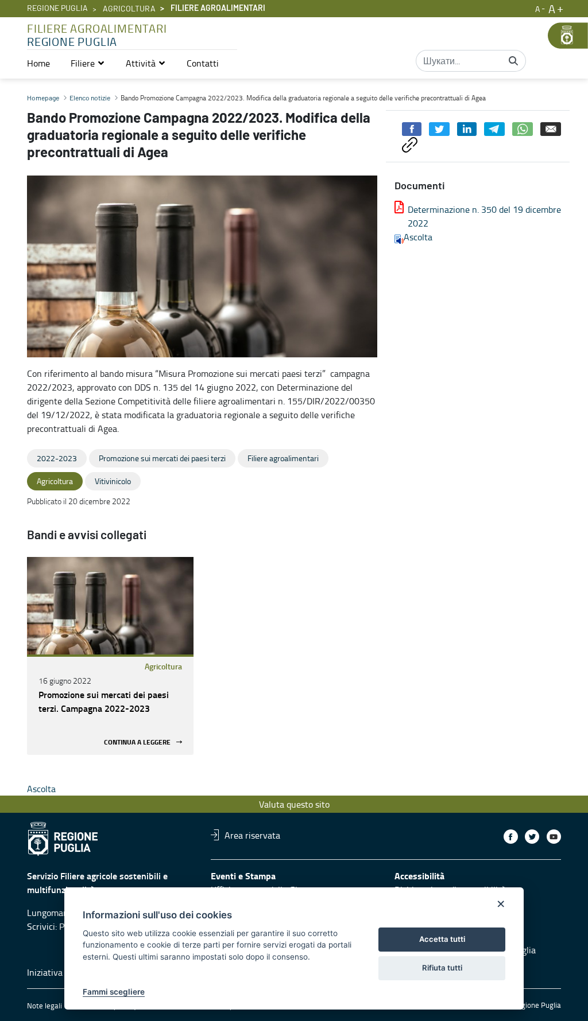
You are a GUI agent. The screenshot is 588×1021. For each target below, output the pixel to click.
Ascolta (418, 237)
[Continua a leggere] (110, 605)
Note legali (44, 1005)
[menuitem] (38, 63)
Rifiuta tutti (442, 967)
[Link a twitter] (532, 836)
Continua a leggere (137, 742)
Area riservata (252, 834)
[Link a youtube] (554, 836)
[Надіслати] (513, 61)
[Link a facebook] (511, 836)
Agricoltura (129, 9)
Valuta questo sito (294, 804)
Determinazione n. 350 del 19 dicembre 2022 (484, 216)
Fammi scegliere (114, 991)
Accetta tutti (442, 939)
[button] (88, 63)
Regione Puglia (57, 9)
